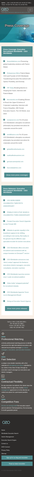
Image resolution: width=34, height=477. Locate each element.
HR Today (10, 88)
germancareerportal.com (15, 161)
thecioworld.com (12, 99)
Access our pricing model (9, 405)
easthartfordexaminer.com (15, 155)
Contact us (4, 443)
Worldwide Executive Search (9, 433)
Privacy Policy (5, 450)
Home (3, 430)
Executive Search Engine (8, 440)
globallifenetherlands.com (15, 149)
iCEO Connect (5, 447)
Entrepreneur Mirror (13, 73)
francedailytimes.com (14, 168)
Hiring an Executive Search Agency (19, 301)
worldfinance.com (13, 134)
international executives (16, 365)
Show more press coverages (17, 175)
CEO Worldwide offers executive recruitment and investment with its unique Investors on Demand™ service (16, 250)
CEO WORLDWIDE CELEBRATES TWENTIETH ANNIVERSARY (13, 203)
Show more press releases (17, 308)
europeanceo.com (13, 120)
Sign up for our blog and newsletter (17, 457)
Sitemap (3, 453)
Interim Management (7, 436)
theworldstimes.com (13, 61)
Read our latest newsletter (17, 464)
